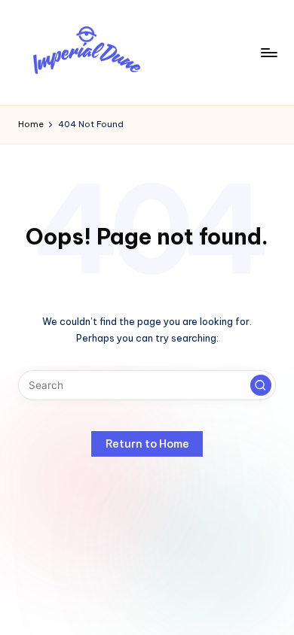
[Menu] (268, 52)
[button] (260, 385)
